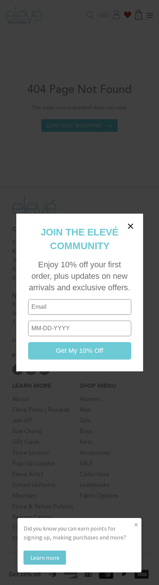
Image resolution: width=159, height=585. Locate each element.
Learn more (45, 557)
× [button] (136, 524)
